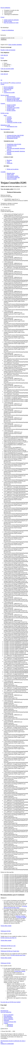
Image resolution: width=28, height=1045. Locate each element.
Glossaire (9, 154)
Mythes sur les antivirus (12, 169)
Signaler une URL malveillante (14, 100)
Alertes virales (10, 174)
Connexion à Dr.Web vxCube (14, 122)
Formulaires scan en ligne (13, 107)
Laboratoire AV (7, 89)
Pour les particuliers (8, 87)
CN (4, 82)
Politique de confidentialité (7, 1043)
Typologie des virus (11, 145)
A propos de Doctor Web (10, 1021)
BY (18, 82)
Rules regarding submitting (15, 44)
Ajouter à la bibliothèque (8, 30)
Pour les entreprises (8, 88)
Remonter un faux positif (13, 99)
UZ (16, 82)
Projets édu (9, 163)
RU (2, 82)
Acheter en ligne (8, 21)
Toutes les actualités (12, 178)
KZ (14, 82)
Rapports (9, 119)
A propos (9, 116)
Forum (2, 58)
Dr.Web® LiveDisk (20, 916)
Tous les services (11, 96)
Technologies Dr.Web (12, 138)
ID (20, 82)
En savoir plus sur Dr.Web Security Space (15, 907)
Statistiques (9, 121)
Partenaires (6, 1020)
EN (6, 82)
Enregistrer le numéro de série (11, 10)
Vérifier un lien (10, 106)
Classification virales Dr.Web (14, 144)
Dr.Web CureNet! (11, 110)
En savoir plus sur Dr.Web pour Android (10, 1002)
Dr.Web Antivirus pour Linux (18, 955)
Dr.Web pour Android (19, 971)
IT (11, 82)
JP (12, 82)
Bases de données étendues (13, 136)
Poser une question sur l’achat (11, 22)
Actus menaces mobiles (12, 176)
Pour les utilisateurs (8, 1019)
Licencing (9, 118)
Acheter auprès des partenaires (11, 19)
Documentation (8, 13)
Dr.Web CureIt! (10, 109)
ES (8, 82)
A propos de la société (9, 92)
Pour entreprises (8, 1016)
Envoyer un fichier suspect (13, 98)
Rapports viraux (11, 173)
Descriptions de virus (12, 126)
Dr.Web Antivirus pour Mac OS (8, 937)
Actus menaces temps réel (13, 177)
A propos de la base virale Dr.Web (15, 135)
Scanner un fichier (11, 104)
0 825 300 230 (4, 55)
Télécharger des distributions (11, 14)
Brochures (9, 160)
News (5, 91)
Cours (8, 161)
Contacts (6, 1023)
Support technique (8, 11)
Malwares (9, 147)
